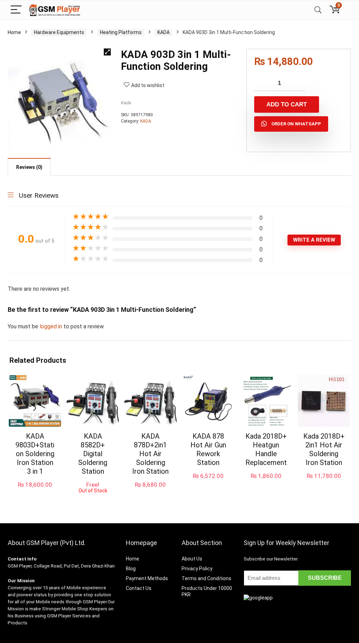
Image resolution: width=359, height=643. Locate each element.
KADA (163, 32)
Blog (131, 568)
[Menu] (16, 10)
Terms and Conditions (206, 578)
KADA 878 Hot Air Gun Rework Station (208, 449)
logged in (51, 326)
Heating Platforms (121, 32)
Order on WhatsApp (296, 123)
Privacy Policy (197, 568)
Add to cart (286, 104)
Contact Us (138, 588)
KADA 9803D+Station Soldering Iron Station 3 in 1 (34, 453)
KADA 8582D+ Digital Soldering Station (92, 453)
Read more (93, 500)
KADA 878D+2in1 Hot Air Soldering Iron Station (150, 453)
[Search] (318, 10)
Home (14, 32)
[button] (107, 51)
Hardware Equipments (59, 32)
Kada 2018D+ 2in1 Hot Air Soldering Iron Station (324, 449)
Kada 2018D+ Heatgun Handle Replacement (266, 449)
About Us (192, 559)
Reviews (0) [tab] (29, 167)
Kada (126, 102)
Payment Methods (147, 578)
